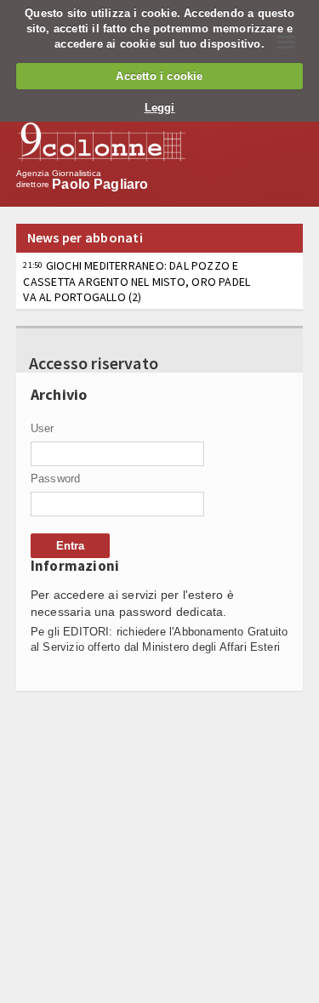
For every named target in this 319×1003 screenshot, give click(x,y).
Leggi (160, 107)
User (42, 428)
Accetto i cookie (159, 76)
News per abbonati (85, 237)
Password (56, 478)
